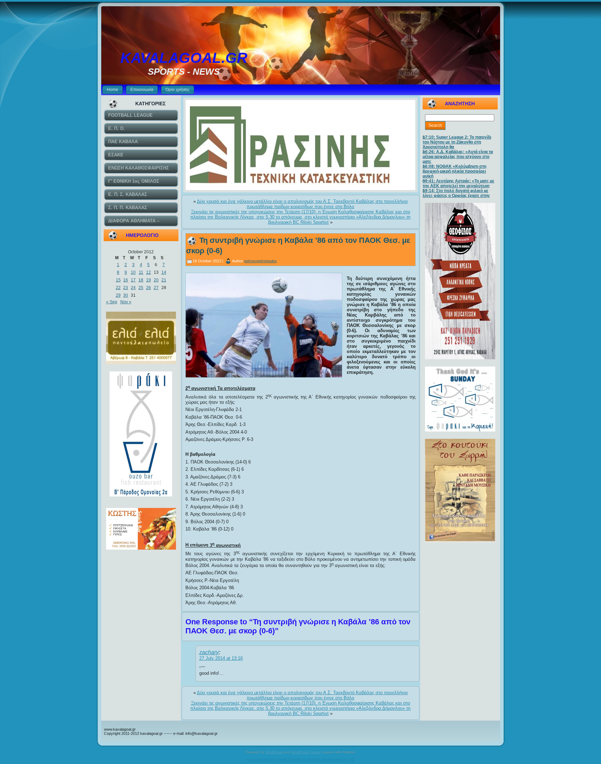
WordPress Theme (306, 752)
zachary (209, 652)
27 (156, 287)
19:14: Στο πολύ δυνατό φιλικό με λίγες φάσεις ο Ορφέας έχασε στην (456, 193)
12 (148, 272)
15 (118, 280)
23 (125, 287)
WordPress (274, 752)
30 (125, 295)
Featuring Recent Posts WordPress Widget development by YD (300, 759)
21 (163, 280)
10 (133, 272)
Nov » (125, 301)
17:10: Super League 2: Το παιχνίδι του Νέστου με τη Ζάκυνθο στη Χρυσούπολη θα (457, 142)
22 (118, 287)
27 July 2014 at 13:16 (221, 658)
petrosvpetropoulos (260, 261)
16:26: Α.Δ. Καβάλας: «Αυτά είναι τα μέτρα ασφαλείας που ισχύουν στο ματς (458, 156)
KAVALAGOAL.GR (183, 58)
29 (118, 295)
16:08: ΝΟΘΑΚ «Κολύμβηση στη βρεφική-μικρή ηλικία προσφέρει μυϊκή (454, 171)
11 (141, 272)
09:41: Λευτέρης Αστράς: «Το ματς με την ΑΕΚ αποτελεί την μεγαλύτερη (458, 183)
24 (133, 287)
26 (148, 287)
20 (156, 280)
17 (133, 280)
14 (163, 272)
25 (140, 287)
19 (148, 280)
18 (140, 280)
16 (125, 280)
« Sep (111, 301)
